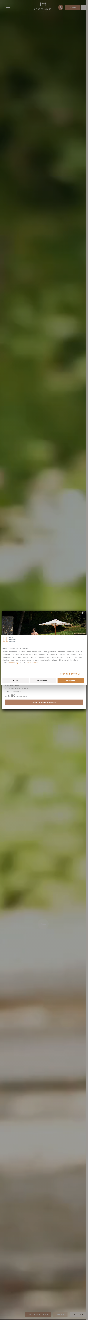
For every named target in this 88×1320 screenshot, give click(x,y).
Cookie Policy (13, 663)
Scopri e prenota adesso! (44, 702)
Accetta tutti (70, 680)
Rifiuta (15, 680)
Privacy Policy (32, 663)
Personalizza (42, 680)
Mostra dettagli (70, 674)
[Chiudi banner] (83, 639)
